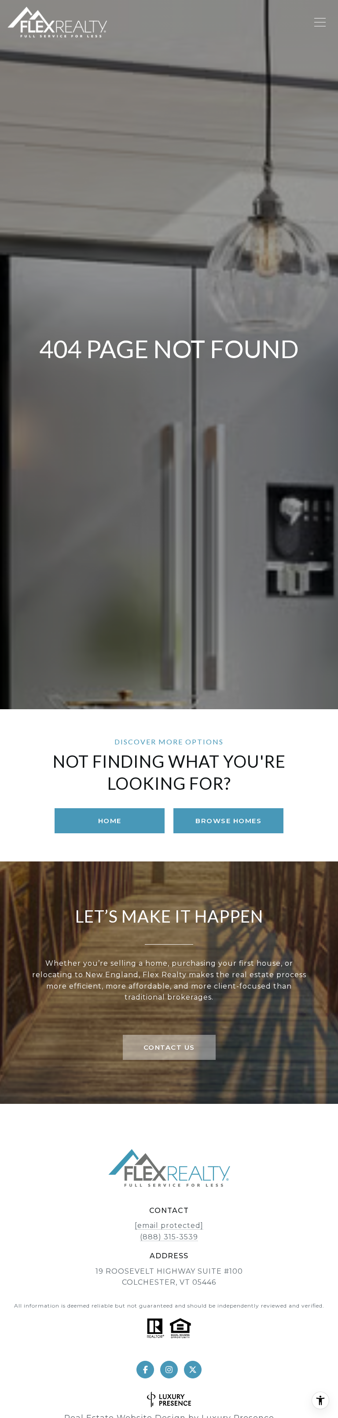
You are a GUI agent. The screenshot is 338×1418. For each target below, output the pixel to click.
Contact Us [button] (169, 1047)
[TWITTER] (193, 1369)
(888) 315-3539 (169, 1237)
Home (109, 821)
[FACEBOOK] (145, 1369)
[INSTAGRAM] (169, 1369)
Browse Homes (228, 821)
